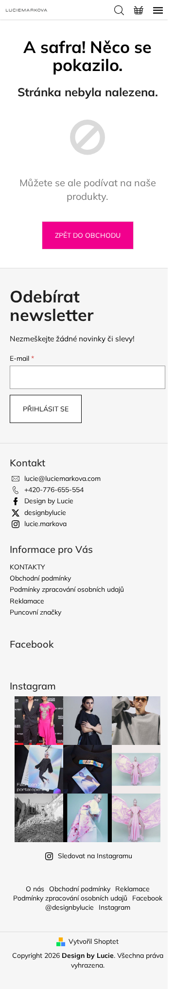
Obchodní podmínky (40, 578)
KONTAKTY (27, 567)
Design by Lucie (48, 500)
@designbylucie (69, 907)
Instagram (114, 907)
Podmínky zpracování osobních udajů (67, 589)
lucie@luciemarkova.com (62, 478)
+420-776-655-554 (54, 489)
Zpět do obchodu (88, 235)
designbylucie (45, 512)
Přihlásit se (46, 409)
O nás (35, 888)
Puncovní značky (35, 612)
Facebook (147, 898)
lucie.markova (45, 523)
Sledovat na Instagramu (95, 855)
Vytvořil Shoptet (94, 941)
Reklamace (27, 601)
